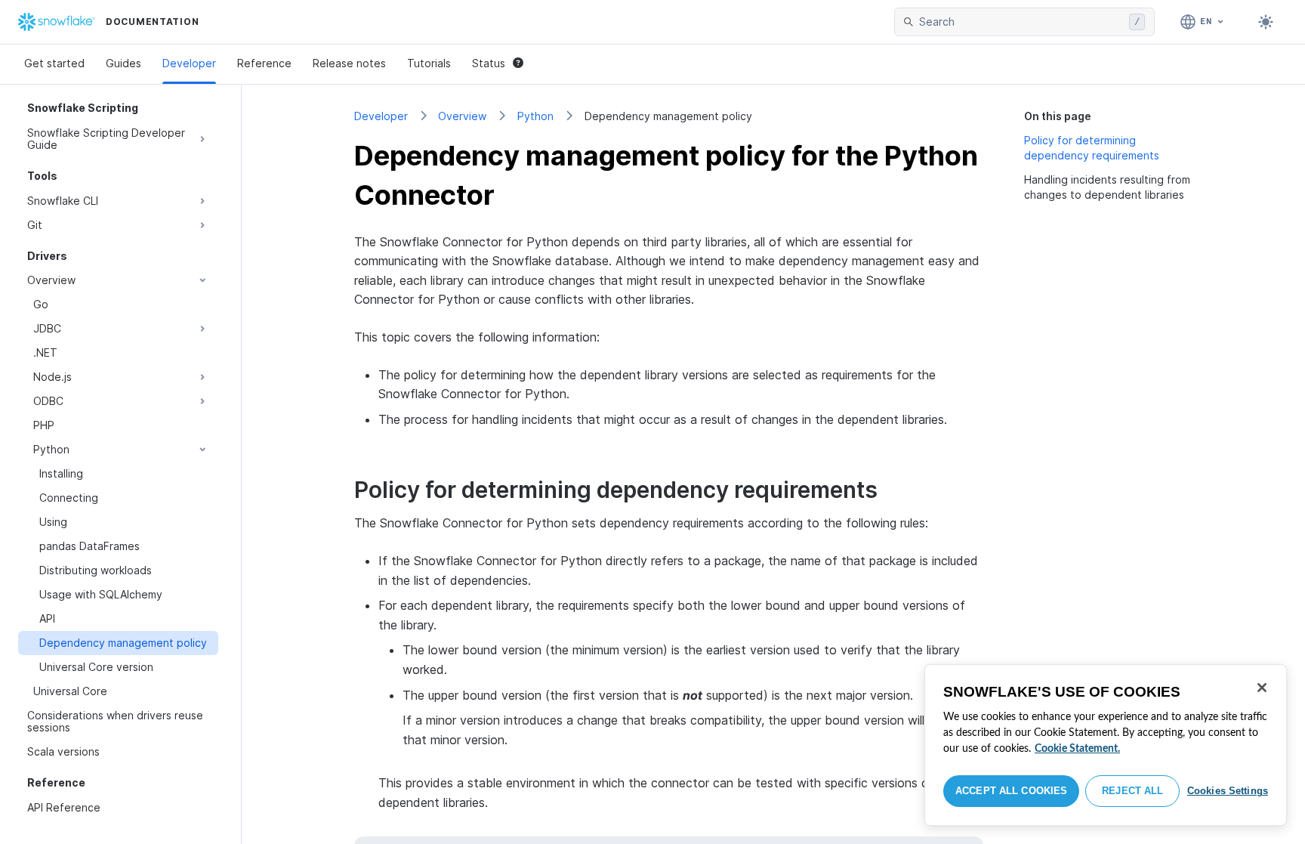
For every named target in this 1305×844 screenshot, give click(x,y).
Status (488, 63)
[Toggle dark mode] (1266, 22)
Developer (189, 63)
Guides (123, 63)
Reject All (1132, 790)
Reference (264, 63)
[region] (1105, 745)
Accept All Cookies (1011, 790)
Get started (54, 63)
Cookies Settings (1227, 790)
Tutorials (429, 63)
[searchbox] (1021, 22)
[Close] (1262, 687)
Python (535, 116)
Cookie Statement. (1077, 749)
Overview (462, 116)
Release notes (349, 63)
